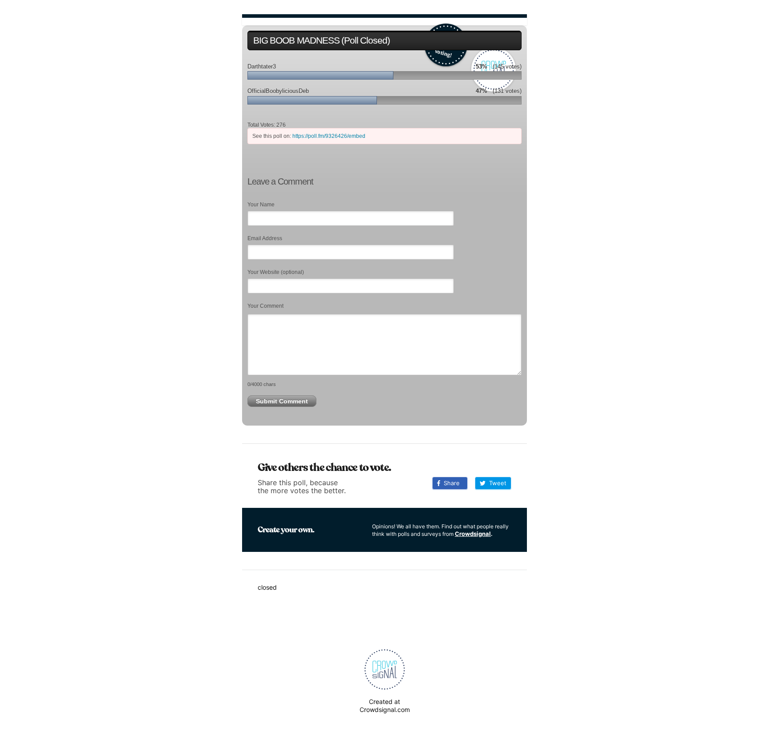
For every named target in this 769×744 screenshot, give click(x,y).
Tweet (496, 483)
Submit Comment (282, 401)
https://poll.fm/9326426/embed (328, 136)
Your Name (261, 204)
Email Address (264, 238)
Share (450, 483)
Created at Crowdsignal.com (385, 705)
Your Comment (265, 306)
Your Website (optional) (275, 272)
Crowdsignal (473, 533)
